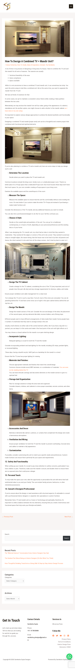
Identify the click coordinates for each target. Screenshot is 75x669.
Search (7, 534)
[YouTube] (61, 636)
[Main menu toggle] (71, 6)
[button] (69, 656)
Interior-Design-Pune (64, 644)
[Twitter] (57, 636)
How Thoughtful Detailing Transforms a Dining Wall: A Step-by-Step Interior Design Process (34, 563)
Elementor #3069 (65, 647)
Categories (8, 577)
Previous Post (7, 517)
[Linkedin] (68, 636)
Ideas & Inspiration (33, 65)
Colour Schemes (11, 65)
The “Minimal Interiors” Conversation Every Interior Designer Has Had (27, 553)
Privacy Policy (66, 639)
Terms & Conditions (64, 642)
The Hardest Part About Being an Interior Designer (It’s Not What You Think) (29, 558)
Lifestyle (42, 65)
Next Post (69, 517)
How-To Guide (21, 65)
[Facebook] (53, 636)
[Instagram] (64, 636)
